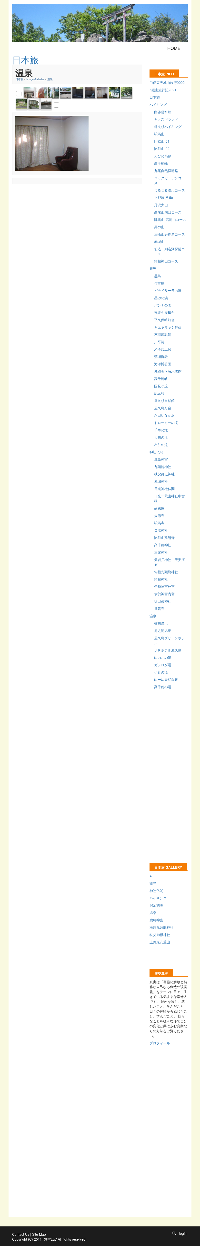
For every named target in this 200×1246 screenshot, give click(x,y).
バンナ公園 (162, 305)
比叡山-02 (162, 148)
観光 (153, 268)
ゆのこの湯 (162, 657)
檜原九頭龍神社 (161, 927)
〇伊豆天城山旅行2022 (167, 82)
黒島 (157, 275)
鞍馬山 (159, 133)
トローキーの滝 (166, 422)
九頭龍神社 (162, 466)
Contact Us (20, 1234)
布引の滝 (161, 444)
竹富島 (159, 283)
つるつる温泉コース (169, 190)
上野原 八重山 (165, 197)
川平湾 (159, 341)
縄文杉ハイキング (167, 126)
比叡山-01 (162, 141)
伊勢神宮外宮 (164, 586)
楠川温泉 (161, 623)
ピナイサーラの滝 (167, 290)
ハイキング (158, 104)
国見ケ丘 (161, 385)
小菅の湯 (161, 672)
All (151, 875)
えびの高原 (162, 155)
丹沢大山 (161, 204)
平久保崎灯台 (164, 319)
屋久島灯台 (162, 407)
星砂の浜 (161, 297)
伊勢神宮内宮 (164, 593)
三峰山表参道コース (169, 234)
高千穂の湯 (162, 686)
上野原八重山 (160, 941)
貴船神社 (161, 530)
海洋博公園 (162, 363)
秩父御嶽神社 (164, 473)
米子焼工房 (162, 349)
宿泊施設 (156, 905)
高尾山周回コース (167, 212)
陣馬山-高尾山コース (170, 219)
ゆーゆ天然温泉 (166, 679)
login (183, 1233)
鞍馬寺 (159, 522)
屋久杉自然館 (164, 400)
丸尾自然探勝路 (166, 170)
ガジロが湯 (162, 664)
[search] (174, 1233)
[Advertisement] (101, 198)
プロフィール (160, 1042)
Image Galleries (35, 79)
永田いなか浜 (164, 415)
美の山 (159, 226)
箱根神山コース (166, 261)
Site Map (39, 1234)
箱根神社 (161, 579)
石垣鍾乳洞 (162, 334)
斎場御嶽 (161, 356)
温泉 (50, 79)
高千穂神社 (162, 544)
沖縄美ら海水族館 (167, 371)
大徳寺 (159, 515)
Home (173, 48)
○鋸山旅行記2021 (163, 89)
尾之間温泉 (162, 630)
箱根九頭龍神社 (166, 571)
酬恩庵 (159, 508)
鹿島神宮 (161, 459)
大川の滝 (161, 437)
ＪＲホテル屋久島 (167, 650)
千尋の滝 (161, 429)
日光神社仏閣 (164, 488)
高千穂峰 (161, 163)
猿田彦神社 (162, 601)
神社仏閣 (156, 451)
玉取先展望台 (164, 312)
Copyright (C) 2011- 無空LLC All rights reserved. (49, 1239)
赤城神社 (161, 481)
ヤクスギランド (166, 119)
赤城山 (159, 241)
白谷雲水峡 (162, 111)
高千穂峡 (161, 378)
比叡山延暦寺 (164, 537)
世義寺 (159, 608)
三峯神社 (161, 552)
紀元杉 (159, 393)
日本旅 (19, 79)
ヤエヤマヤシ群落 (167, 327)
